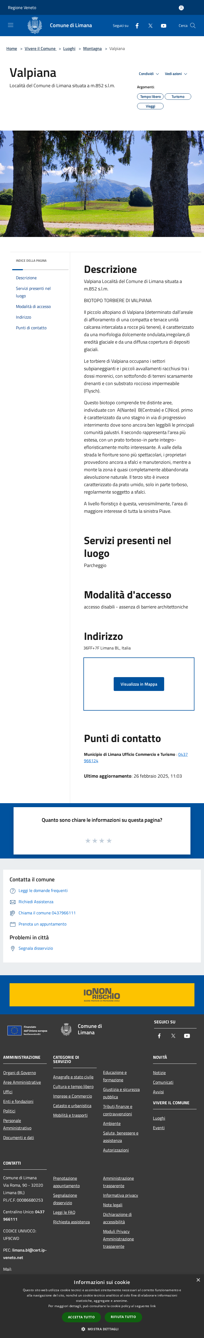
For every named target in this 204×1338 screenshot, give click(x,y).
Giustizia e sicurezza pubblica (121, 1093)
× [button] (198, 1280)
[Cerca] (193, 25)
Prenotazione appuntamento (66, 1182)
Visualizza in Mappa (139, 684)
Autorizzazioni (116, 1150)
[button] (101, 1329)
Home (11, 48)
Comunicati (163, 1082)
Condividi (146, 74)
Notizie (159, 1072)
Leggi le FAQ (64, 1212)
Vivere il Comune (41, 48)
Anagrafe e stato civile (73, 1077)
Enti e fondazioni (18, 1101)
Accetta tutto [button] (81, 1317)
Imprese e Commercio (72, 1096)
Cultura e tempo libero (73, 1086)
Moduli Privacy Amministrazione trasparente (118, 1238)
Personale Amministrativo (17, 1124)
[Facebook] (135, 25)
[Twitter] (148, 25)
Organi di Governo (19, 1072)
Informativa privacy (120, 1195)
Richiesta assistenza (71, 1222)
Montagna (92, 48)
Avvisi (158, 1092)
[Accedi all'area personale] (181, 8)
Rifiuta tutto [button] (123, 1317)
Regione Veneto (22, 7)
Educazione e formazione (115, 1076)
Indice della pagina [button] (31, 260)
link (153, 1306)
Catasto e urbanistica (72, 1105)
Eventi (159, 1127)
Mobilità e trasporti (70, 1115)
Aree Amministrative (22, 1082)
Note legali (112, 1205)
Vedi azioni (173, 74)
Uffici (7, 1092)
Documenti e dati (18, 1137)
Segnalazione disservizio (65, 1199)
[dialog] (102, 1306)
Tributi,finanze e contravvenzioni (117, 1110)
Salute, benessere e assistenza (120, 1137)
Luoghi (69, 48)
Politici (9, 1111)
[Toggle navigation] (10, 25)
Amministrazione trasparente (118, 1182)
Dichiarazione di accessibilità (117, 1218)
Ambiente (112, 1123)
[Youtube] (161, 25)
